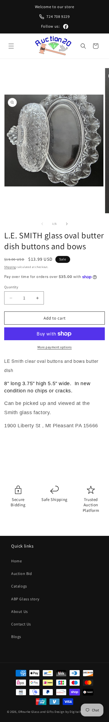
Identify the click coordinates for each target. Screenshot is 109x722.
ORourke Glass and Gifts (36, 712)
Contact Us (21, 624)
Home (16, 560)
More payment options (54, 347)
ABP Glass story (25, 598)
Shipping (10, 267)
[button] (11, 46)
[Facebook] (65, 26)
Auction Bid (21, 573)
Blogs (16, 636)
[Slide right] (67, 224)
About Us (19, 611)
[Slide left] (42, 224)
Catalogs (19, 586)
